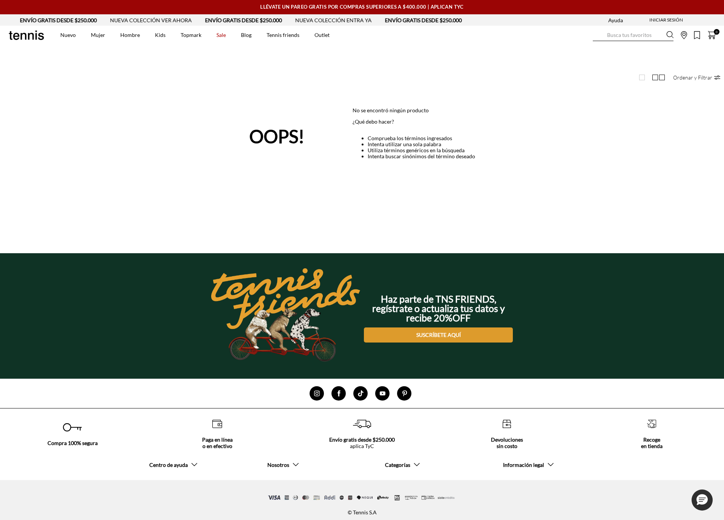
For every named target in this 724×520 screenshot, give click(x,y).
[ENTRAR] (651, 20)
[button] (696, 77)
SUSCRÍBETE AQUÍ (438, 335)
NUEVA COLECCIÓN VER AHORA (141, 20)
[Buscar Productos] (598, 35)
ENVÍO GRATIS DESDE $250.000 (48, 20)
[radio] (642, 77)
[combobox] (633, 35)
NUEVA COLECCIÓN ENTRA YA (323, 20)
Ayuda (615, 20)
